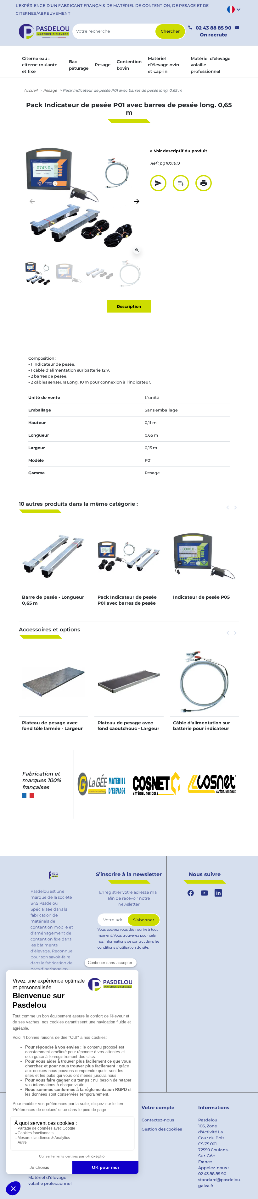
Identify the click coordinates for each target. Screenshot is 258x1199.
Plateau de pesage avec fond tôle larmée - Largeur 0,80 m (52, 728)
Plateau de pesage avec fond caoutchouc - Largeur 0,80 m (128, 728)
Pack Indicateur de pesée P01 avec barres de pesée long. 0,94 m (127, 602)
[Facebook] (190, 893)
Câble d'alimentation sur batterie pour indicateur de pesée (201, 728)
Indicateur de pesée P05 (201, 597)
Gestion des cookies (162, 1129)
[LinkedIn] (218, 893)
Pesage (50, 90)
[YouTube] (204, 893)
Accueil (30, 90)
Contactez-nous (158, 1120)
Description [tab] (129, 306)
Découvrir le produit (53, 563)
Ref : (154, 163)
